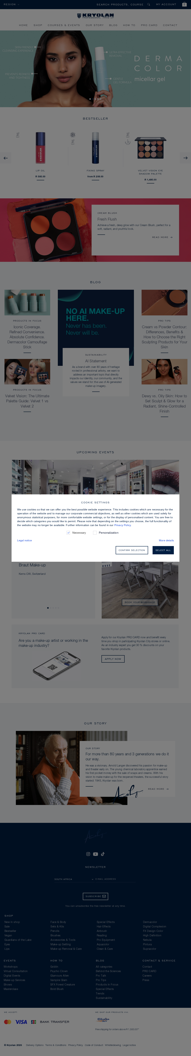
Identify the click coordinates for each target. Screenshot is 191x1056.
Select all (163, 550)
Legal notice (24, 540)
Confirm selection (132, 550)
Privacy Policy (122, 524)
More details (166, 540)
